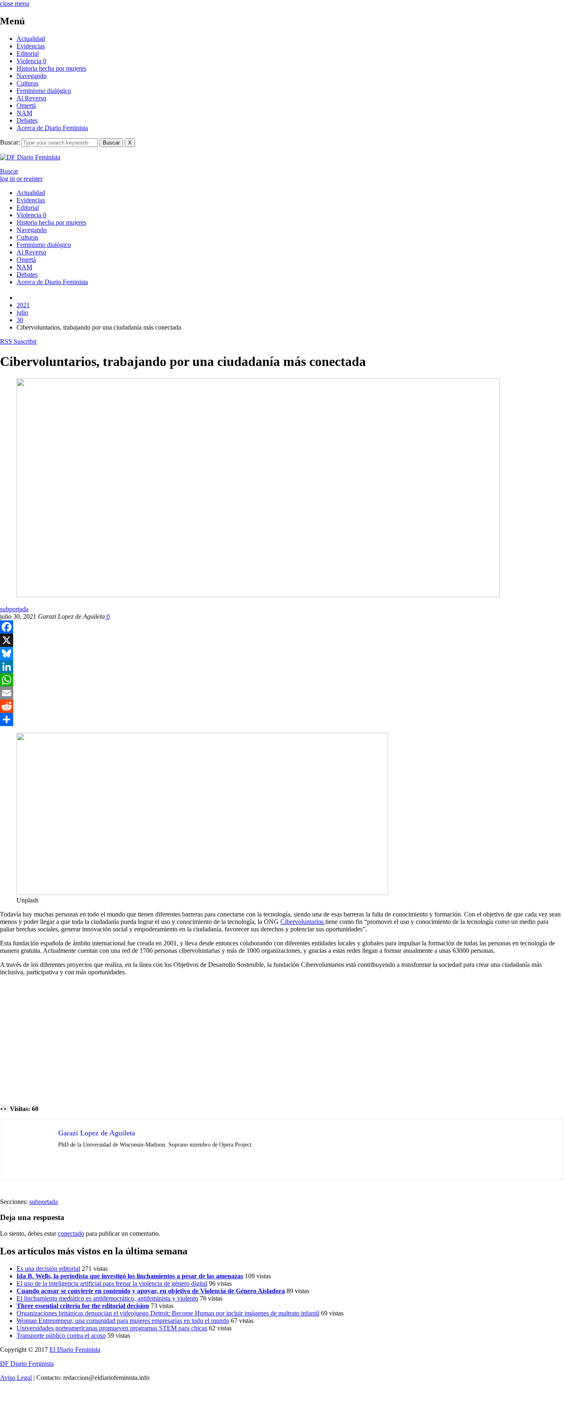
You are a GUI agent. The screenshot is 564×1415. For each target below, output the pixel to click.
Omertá (26, 105)
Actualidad (31, 38)
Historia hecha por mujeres (51, 68)
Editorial (28, 53)
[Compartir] (282, 719)
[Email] (282, 693)
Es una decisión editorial (48, 1268)
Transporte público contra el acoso (61, 1335)
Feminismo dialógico (44, 90)
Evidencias (31, 46)
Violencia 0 (31, 60)
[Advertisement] (282, 1040)
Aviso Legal (16, 1377)
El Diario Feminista (75, 1349)
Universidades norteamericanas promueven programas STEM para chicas (112, 1328)
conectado (71, 1233)
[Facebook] (282, 627)
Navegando (32, 75)
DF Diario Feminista (27, 1363)
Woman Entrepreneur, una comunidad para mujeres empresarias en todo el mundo (123, 1320)
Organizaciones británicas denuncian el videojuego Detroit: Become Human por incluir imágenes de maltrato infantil (168, 1313)
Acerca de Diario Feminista (52, 127)
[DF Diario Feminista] (30, 157)
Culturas (27, 83)
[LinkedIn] (282, 666)
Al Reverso (31, 98)
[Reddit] (282, 706)
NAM (24, 112)
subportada (14, 609)
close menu (14, 3)
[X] (282, 640)
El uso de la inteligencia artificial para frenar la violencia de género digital (112, 1283)
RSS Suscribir (18, 341)
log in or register (21, 178)
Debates (27, 120)
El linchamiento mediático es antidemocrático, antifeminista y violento (107, 1298)
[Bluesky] (282, 653)
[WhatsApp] (282, 679)
